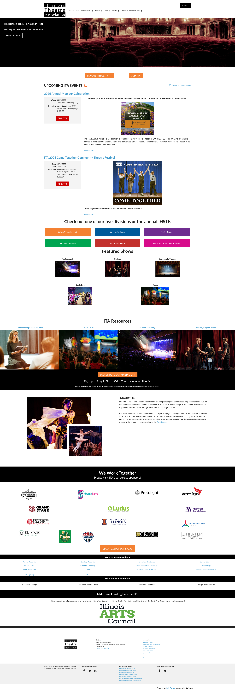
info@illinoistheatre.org (102, 648)
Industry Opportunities (206, 327)
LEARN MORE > (13, 35)
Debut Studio (29, 566)
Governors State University (146, 566)
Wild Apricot (170, 688)
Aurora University (29, 562)
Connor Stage (205, 562)
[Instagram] (95, 670)
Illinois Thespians (29, 569)
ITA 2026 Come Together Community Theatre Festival (79, 157)
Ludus (88, 569)
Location (52, 106)
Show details (89, 150)
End (54, 167)
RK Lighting (29, 575)
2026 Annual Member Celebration (67, 93)
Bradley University (88, 562)
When (53, 100)
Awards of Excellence (149, 648)
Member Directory (147, 327)
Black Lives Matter (148, 642)
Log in (185, 5)
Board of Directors (148, 650)
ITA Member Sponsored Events (29, 327)
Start (54, 164)
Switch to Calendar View (181, 85)
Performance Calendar (149, 654)
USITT (88, 575)
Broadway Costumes (147, 562)
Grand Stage (206, 566)
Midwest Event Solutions (146, 569)
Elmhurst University (88, 566)
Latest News (88, 327)
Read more (162, 422)
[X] (89, 670)
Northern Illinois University (206, 569)
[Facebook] (84, 670)
